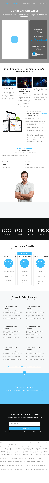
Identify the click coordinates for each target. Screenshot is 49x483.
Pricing (42, 3)
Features (29, 3)
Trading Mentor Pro (10, 4)
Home (24, 3)
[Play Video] (14, 39)
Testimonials (36, 3)
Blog (46, 3)
